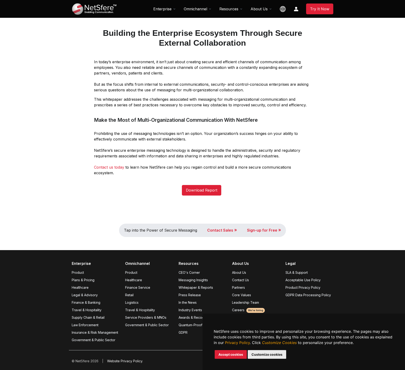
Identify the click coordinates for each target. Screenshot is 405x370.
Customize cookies (266, 354)
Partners (238, 287)
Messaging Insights (193, 280)
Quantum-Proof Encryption (199, 325)
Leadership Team (245, 302)
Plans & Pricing (83, 280)
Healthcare (80, 287)
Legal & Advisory (85, 295)
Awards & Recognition (195, 317)
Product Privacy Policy (302, 287)
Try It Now (319, 9)
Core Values (241, 295)
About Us (239, 272)
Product (78, 272)
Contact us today (109, 167)
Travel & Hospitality (86, 310)
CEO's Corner (189, 272)
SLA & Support (296, 272)
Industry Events (190, 310)
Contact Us (240, 280)
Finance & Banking (86, 302)
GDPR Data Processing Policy (308, 295)
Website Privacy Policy (124, 361)
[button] (283, 9)
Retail (129, 295)
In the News (188, 302)
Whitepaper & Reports (196, 287)
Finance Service (137, 287)
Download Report (201, 190)
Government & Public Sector (93, 340)
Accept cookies (230, 354)
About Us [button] (259, 9)
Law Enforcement (85, 325)
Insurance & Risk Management (95, 332)
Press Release (190, 295)
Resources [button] (228, 9)
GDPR (183, 332)
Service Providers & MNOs (145, 317)
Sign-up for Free (264, 230)
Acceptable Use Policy (303, 280)
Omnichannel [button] (195, 9)
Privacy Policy (237, 342)
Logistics (132, 302)
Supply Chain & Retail (88, 317)
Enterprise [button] (162, 9)
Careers (247, 310)
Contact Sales (222, 230)
